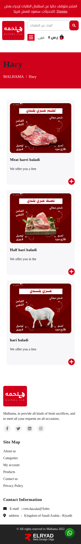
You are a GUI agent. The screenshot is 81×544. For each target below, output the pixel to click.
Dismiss (62, 11)
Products (9, 471)
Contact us (10, 478)
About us (9, 451)
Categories (10, 458)
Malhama (13, 76)
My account (11, 464)
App (51, 539)
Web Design (40, 539)
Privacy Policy (13, 485)
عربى (41, 37)
